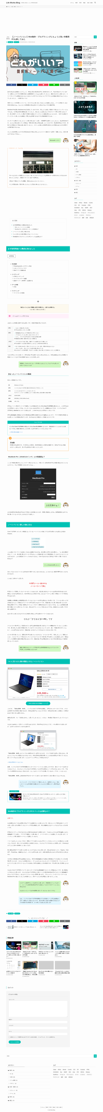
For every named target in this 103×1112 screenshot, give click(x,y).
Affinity (80, 202)
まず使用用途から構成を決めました (22, 225)
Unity (75, 210)
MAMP (86, 207)
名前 (10, 1019)
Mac (82, 207)
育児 (77, 189)
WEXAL (84, 210)
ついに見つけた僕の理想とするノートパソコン (25, 234)
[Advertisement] (51, 19)
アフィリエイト (91, 212)
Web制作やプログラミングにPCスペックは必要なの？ (28, 236)
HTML (89, 205)
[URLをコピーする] (65, 85)
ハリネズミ (81, 215)
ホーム (43, 1107)
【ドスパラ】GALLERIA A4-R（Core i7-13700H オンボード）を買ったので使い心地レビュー (44, 795)
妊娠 (87, 217)
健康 (83, 217)
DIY (79, 205)
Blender (85, 202)
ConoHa (91, 202)
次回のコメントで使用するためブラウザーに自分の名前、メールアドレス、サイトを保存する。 (33, 1037)
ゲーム (77, 186)
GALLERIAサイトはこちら (16, 762)
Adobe (75, 202)
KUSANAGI (77, 207)
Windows (90, 210)
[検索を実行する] (95, 36)
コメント (11, 999)
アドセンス (83, 212)
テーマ (75, 215)
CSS (75, 205)
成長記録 (92, 217)
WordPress (76, 212)
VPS (79, 210)
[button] (11, 85)
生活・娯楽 (10, 42)
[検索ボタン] (95, 2)
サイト (10, 1031)
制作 (77, 166)
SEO (91, 207)
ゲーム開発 (78, 174)
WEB (77, 171)
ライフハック (77, 217)
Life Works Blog (13, 3)
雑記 (77, 192)
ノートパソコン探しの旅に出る (21, 231)
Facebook (84, 205)
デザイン (78, 177)
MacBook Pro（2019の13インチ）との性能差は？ (27, 229)
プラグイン (88, 215)
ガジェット (16, 42)
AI (76, 169)
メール (11, 1025)
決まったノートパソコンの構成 (22, 227)
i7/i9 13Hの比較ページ (17, 432)
